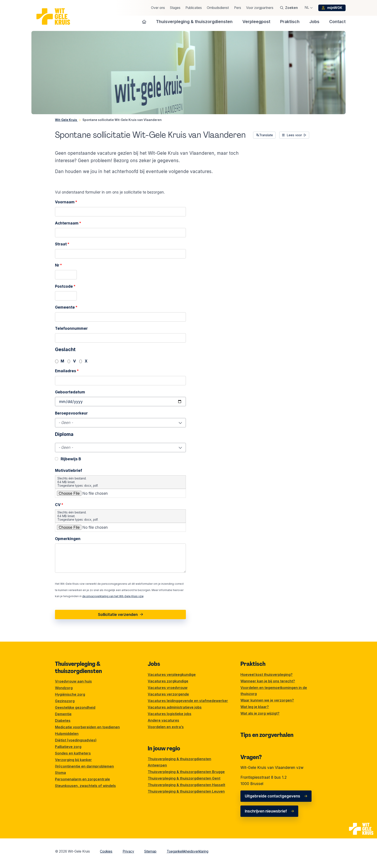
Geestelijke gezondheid (75, 707)
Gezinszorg (65, 701)
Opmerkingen (68, 538)
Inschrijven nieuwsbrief (266, 811)
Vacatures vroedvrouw (167, 687)
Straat (62, 244)
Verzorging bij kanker (73, 760)
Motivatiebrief (68, 470)
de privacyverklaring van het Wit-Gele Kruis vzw (112, 596)
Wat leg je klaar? (254, 707)
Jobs (154, 664)
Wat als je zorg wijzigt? (259, 713)
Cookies (106, 851)
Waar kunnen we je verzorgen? (267, 700)
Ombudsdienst (218, 8)
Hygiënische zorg (70, 694)
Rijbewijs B (71, 459)
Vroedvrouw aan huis (73, 681)
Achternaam (68, 223)
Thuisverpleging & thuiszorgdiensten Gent (184, 778)
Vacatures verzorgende (168, 694)
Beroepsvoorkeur (71, 413)
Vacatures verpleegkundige (172, 674)
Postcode (65, 286)
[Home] (144, 21)
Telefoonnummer (71, 328)
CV (59, 504)
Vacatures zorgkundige (168, 681)
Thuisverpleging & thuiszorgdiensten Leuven (186, 791)
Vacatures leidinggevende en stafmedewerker (188, 700)
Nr (58, 265)
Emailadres (67, 371)
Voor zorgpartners (259, 8)
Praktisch (253, 664)
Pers (237, 8)
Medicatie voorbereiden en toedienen (87, 727)
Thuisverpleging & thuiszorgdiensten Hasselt (186, 785)
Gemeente (66, 307)
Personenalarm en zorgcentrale (82, 779)
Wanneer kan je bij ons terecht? (267, 681)
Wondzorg (64, 688)
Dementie (63, 714)
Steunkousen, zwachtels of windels (85, 785)
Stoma (60, 772)
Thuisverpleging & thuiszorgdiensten (78, 667)
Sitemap (150, 851)
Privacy (128, 851)
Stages (175, 8)
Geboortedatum (70, 392)
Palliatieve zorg (68, 746)
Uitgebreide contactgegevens (272, 796)
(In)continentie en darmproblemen (84, 766)
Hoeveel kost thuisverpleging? (266, 674)
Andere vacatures (163, 720)
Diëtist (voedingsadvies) (76, 740)
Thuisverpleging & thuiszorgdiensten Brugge (186, 772)
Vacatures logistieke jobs (169, 714)
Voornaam (66, 202)
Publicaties (193, 8)
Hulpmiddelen (67, 733)
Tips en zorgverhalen (266, 735)
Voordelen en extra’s (166, 727)
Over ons (158, 8)
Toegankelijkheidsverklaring (187, 851)
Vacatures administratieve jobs (175, 707)
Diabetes (62, 720)
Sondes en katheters (73, 753)
